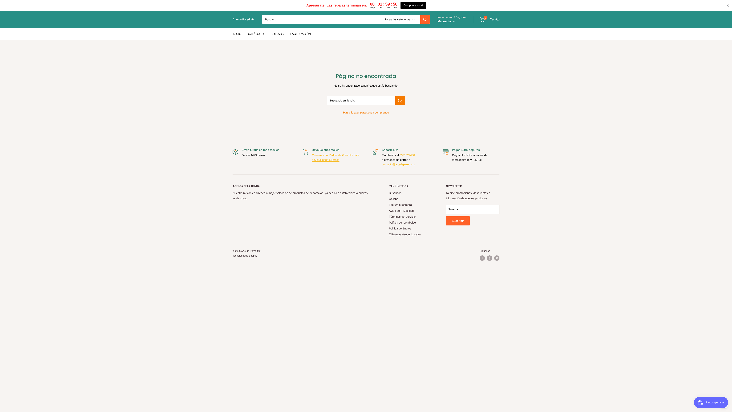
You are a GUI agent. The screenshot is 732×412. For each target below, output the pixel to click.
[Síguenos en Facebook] (482, 258)
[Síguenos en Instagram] (489, 258)
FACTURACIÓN (300, 33)
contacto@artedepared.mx (398, 164)
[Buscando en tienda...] (400, 100)
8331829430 (407, 155)
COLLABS (277, 33)
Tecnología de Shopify (245, 255)
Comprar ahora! (413, 5)
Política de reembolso (402, 222)
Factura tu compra (400, 204)
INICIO (237, 33)
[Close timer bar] (728, 5)
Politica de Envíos (400, 228)
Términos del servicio (402, 216)
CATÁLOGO (256, 33)
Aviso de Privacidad (401, 210)
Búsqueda (395, 193)
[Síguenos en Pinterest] (496, 258)
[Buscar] (425, 19)
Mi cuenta (444, 21)
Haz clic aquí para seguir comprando (366, 112)
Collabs (393, 198)
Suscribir (458, 220)
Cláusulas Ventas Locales (405, 234)
